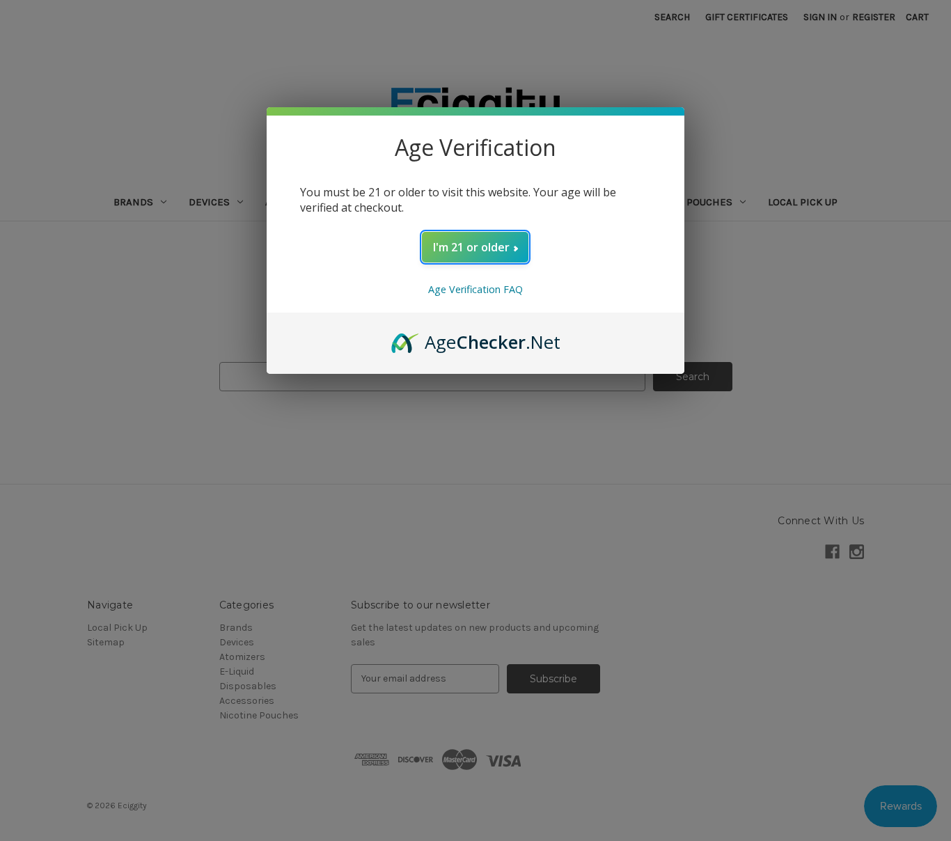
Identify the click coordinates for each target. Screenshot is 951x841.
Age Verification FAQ (475, 289)
